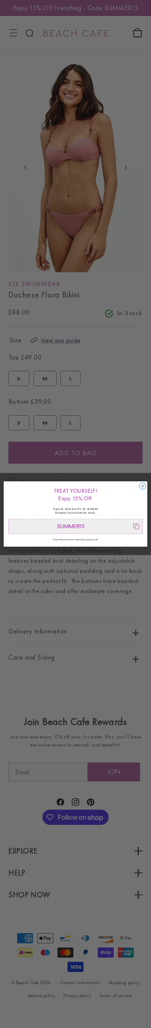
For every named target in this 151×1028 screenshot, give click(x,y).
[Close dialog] (142, 486)
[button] (75, 526)
